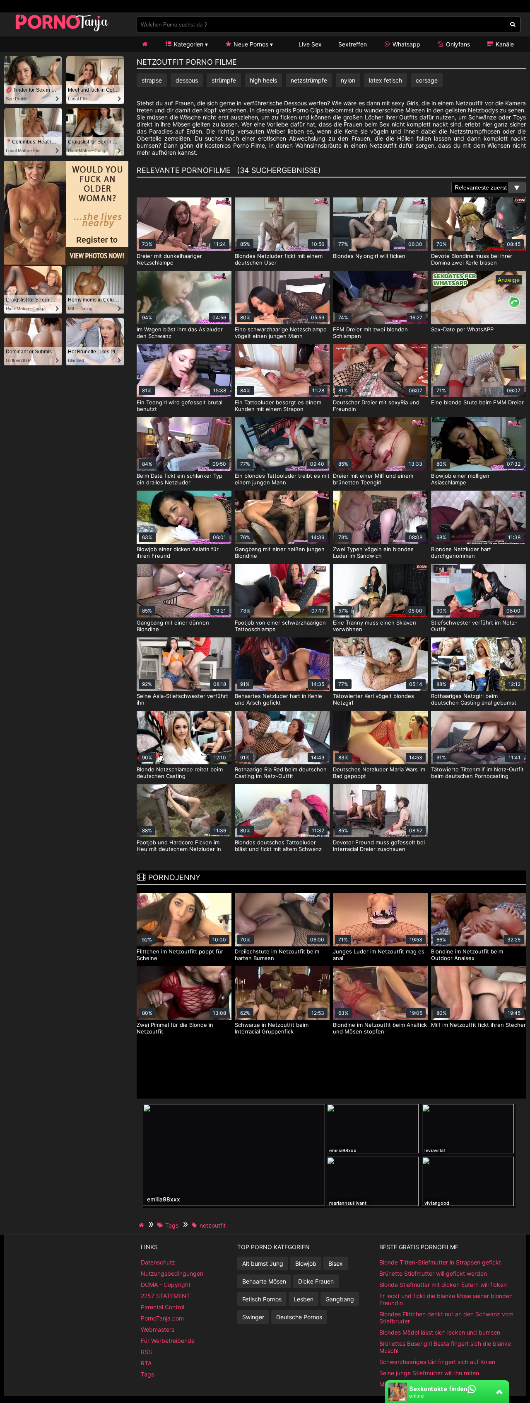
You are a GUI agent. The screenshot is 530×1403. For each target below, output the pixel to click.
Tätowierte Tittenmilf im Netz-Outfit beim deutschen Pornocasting (477, 772)
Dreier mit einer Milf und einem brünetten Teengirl (373, 479)
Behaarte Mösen (264, 1281)
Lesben (303, 1299)
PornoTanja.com (162, 1318)
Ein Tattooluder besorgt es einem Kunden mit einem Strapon (278, 405)
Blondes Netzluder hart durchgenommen (461, 552)
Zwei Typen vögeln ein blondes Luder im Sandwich (373, 552)
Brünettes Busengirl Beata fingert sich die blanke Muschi (445, 1347)
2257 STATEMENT (165, 1295)
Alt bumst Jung (262, 1263)
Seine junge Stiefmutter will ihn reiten (429, 1372)
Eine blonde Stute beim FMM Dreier (477, 402)
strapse (152, 80)
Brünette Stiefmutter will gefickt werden (433, 1273)
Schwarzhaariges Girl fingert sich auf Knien (437, 1361)
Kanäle (504, 44)
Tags (147, 1374)
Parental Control (162, 1307)
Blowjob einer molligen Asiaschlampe (460, 479)
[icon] (144, 44)
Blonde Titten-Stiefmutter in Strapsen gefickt (440, 1262)
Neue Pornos (250, 44)
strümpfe (224, 80)
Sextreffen (352, 44)
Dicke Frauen (316, 1281)
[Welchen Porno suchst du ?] (512, 24)
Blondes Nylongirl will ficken (369, 256)
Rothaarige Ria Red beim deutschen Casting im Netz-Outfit (281, 772)
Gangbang (339, 1299)
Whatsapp (405, 44)
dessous (187, 80)
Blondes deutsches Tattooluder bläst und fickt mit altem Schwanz (278, 845)
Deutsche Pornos (299, 1316)
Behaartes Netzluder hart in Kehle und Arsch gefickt (278, 699)
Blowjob (305, 1263)
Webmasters (157, 1329)
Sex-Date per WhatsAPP (462, 329)
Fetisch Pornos (262, 1299)
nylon (348, 80)
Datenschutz (158, 1262)
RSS (146, 1351)
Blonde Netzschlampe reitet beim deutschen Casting (180, 772)
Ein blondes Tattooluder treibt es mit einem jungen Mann (282, 479)
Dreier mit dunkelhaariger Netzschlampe (169, 259)
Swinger (253, 1316)
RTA (146, 1363)
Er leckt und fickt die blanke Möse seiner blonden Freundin (446, 1299)
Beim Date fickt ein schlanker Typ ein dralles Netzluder (179, 479)
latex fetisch (385, 80)
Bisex (335, 1263)
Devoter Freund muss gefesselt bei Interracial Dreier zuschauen (379, 845)
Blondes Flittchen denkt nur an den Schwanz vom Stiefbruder (446, 1318)
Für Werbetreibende (168, 1340)
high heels (263, 80)
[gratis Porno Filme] (62, 30)
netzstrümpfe (309, 80)
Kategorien (187, 44)
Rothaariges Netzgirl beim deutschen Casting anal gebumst (473, 699)
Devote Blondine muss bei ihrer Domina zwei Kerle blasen (471, 259)
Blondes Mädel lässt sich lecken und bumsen (439, 1332)
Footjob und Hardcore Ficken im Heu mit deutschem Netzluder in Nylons (179, 849)
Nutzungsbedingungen (172, 1273)
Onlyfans (457, 44)
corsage (427, 80)
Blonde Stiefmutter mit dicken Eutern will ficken (443, 1284)
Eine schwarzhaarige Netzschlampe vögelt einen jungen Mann (281, 332)
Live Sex (309, 44)
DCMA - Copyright (165, 1284)
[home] (142, 1225)
